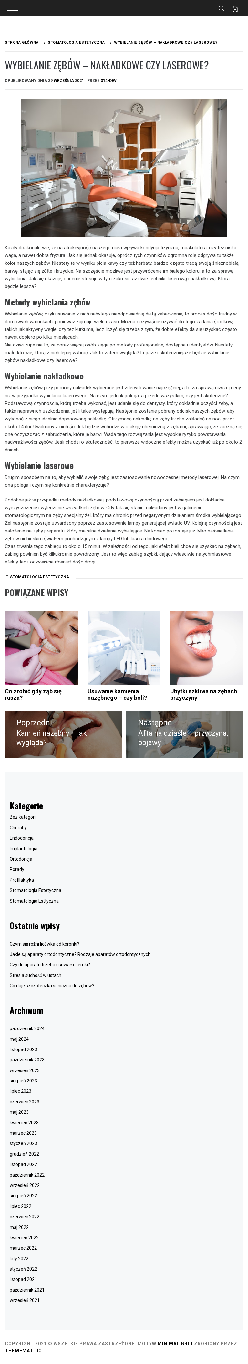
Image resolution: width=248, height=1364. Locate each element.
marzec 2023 (23, 1133)
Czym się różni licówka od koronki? (44, 943)
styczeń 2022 (23, 1269)
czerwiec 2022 (24, 1216)
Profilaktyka (22, 880)
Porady (17, 869)
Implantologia (23, 848)
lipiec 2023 (20, 1091)
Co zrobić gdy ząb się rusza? (33, 694)
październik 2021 (27, 1290)
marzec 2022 (23, 1248)
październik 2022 (27, 1175)
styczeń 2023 (23, 1143)
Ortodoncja (21, 859)
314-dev (109, 80)
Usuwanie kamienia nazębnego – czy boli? (117, 694)
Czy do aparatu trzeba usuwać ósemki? (50, 964)
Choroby (18, 827)
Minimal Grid (175, 1343)
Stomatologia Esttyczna (34, 901)
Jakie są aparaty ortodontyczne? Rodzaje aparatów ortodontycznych (80, 954)
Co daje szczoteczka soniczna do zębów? (52, 985)
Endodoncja (22, 838)
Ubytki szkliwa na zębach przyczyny (203, 694)
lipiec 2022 (20, 1206)
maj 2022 (19, 1227)
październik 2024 (27, 1028)
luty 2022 (19, 1258)
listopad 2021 (23, 1279)
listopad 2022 (23, 1164)
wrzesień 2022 (25, 1185)
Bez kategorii (23, 817)
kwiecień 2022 (24, 1237)
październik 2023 (27, 1059)
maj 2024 (19, 1039)
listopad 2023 (23, 1049)
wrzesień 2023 (25, 1070)
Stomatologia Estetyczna (39, 577)
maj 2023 (19, 1112)
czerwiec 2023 (24, 1101)
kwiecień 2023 (24, 1122)
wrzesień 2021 (25, 1300)
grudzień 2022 (24, 1154)
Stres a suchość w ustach (35, 975)
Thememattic (23, 1350)
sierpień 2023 (23, 1080)
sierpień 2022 (23, 1195)
